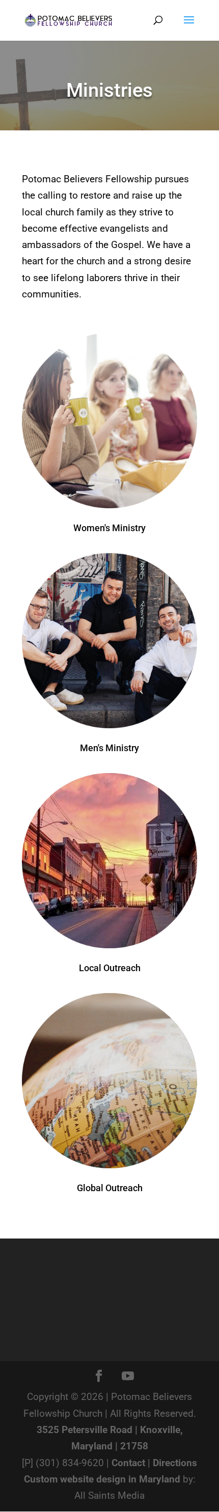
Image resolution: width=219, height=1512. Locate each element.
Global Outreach (110, 1188)
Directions (175, 1463)
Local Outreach (110, 968)
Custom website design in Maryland (102, 1479)
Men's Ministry (109, 748)
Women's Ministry (109, 528)
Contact (128, 1463)
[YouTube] (128, 1377)
